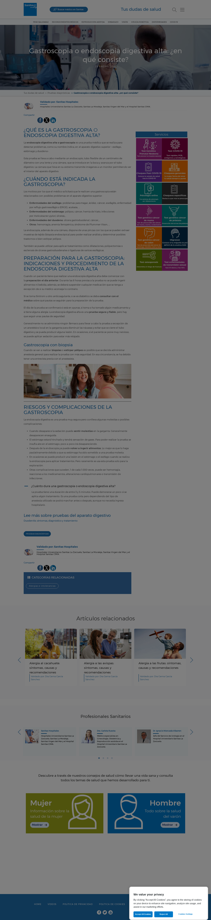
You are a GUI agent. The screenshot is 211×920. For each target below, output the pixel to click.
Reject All (164, 914)
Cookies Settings (185, 914)
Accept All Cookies (143, 914)
